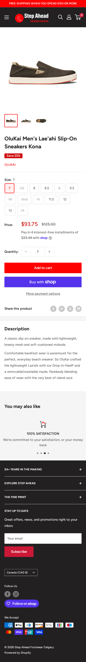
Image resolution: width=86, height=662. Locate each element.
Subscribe (19, 551)
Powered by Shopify (17, 652)
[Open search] (60, 17)
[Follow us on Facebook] (7, 594)
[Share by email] (78, 309)
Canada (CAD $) (17, 572)
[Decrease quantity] (26, 251)
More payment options (43, 294)
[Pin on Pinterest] (62, 309)
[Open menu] (6, 17)
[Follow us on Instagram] (16, 594)
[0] (78, 17)
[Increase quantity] (49, 251)
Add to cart (43, 268)
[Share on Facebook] (53, 309)
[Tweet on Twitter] (70, 309)
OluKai (10, 165)
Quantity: (11, 252)
